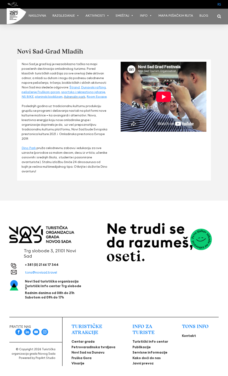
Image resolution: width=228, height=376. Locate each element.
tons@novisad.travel (41, 272)
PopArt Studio (45, 358)
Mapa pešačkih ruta (175, 16)
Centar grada (83, 341)
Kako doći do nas (146, 358)
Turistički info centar (150, 341)
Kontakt (189, 336)
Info (144, 16)
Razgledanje (63, 16)
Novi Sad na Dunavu (87, 352)
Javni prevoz (143, 363)
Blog (203, 16)
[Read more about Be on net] (13, 4)
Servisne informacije (149, 352)
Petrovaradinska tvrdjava (93, 347)
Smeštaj (122, 16)
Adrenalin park (74, 97)
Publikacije (141, 347)
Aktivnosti (95, 16)
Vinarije (77, 363)
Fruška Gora (81, 358)
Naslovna (37, 16)
